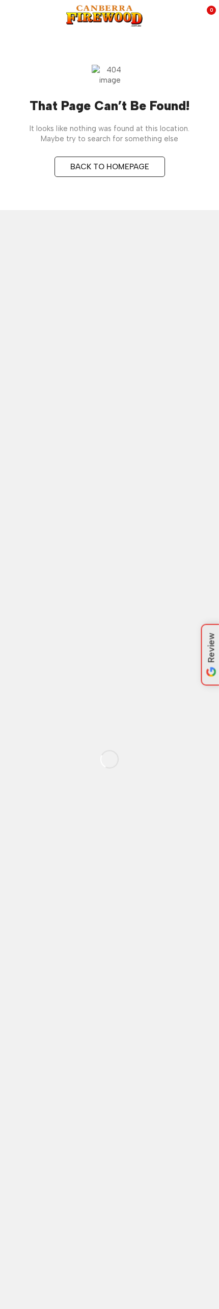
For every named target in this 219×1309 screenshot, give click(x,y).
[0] (204, 15)
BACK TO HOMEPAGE (109, 166)
